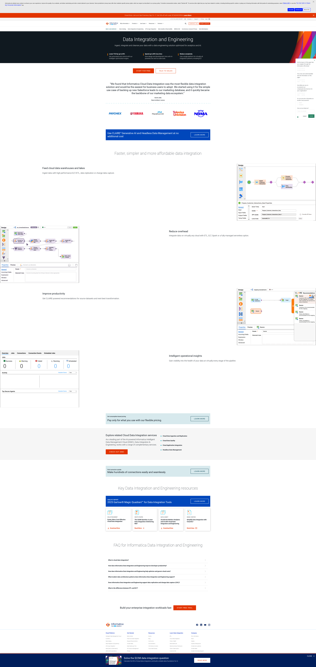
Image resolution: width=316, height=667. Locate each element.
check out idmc (116, 452)
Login (206, 19)
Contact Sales (130, 643)
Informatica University (153, 646)
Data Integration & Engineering (112, 643)
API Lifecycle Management (133, 648)
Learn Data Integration (176, 633)
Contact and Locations (196, 646)
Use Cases (142, 23)
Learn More (187, 15)
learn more (199, 135)
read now (202, 660)
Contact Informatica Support (197, 651)
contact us (194, 23)
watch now (191, 528)
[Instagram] (209, 625)
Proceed (291, 9)
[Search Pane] (186, 24)
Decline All (299, 9)
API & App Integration (110, 646)
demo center (204, 23)
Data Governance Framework (176, 646)
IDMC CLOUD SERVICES (111, 29)
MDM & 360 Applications (111, 651)
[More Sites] (209, 19)
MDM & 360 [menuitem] (177, 29)
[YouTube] (205, 625)
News (192, 638)
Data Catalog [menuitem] (122, 29)
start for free (143, 71)
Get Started (130, 633)
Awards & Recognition (196, 643)
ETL (170, 636)
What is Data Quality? (174, 648)
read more (138, 528)
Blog (149, 638)
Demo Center (130, 636)
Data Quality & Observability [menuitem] (165, 29)
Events (149, 636)
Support (196, 19)
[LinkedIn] (201, 625)
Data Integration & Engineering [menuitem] (135, 29)
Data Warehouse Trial (131, 646)
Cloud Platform (110, 633)
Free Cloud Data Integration (133, 638)
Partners (160, 23)
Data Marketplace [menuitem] (203, 29)
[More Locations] (185, 19)
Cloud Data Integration (175, 638)
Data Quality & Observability (112, 648)
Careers (192, 641)
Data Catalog (108, 641)
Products (134, 23)
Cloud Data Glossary (152, 648)
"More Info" (286, 3)
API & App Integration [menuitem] (150, 29)
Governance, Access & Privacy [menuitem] (189, 29)
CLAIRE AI (108, 638)
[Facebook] (197, 625)
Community (151, 641)
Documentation (151, 643)
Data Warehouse (173, 643)
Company (189, 19)
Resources (151, 23)
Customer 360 (173, 651)
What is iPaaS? (173, 641)
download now (115, 528)
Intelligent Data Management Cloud (113, 636)
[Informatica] (112, 23)
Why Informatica (124, 23)
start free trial (185, 608)
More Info (307, 9)
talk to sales (165, 71)
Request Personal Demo (132, 641)
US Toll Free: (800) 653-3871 (176, 19)
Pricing (202, 19)
